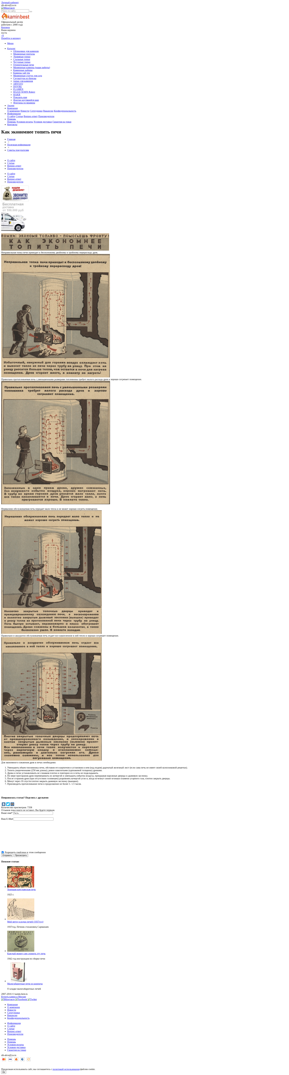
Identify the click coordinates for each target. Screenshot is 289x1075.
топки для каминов (23, 81)
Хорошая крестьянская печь (21, 889)
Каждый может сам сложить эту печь (26, 953)
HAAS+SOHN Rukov (24, 92)
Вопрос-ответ (31, 116)
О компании (13, 111)
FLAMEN (18, 89)
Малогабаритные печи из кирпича (25, 983)
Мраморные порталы (24, 54)
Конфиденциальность (65, 111)
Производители (46, 116)
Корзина (5, 27)
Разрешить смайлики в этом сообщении (25, 852)
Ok (3, 1072)
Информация (14, 113)
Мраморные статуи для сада (27, 75)
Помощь (11, 119)
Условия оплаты (24, 121)
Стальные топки (21, 59)
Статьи (19, 116)
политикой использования (66, 1069)
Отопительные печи (23, 64)
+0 (2, 35)
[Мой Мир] (12, 804)
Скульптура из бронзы (24, 78)
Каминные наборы (23, 70)
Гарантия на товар (62, 121)
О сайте (11, 116)
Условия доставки (43, 121)
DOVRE (17, 86)
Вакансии (48, 111)
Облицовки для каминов (26, 51)
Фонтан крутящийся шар (26, 100)
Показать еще (20, 97)
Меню (10, 43)
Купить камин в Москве (13, 996)
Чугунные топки (21, 62)
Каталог (11, 48)
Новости (24, 111)
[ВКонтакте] (3, 804)
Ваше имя (6, 813)
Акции (10, 105)
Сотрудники (36, 111)
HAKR (16, 94)
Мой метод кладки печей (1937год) (25, 921)
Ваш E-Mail (7, 819)
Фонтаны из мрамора (24, 102)
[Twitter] (8, 804)
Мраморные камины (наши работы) (31, 67)
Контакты (12, 124)
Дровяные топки (21, 56)
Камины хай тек (21, 73)
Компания (12, 108)
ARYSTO (18, 83)
